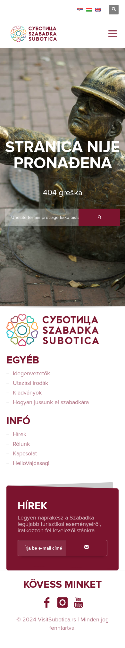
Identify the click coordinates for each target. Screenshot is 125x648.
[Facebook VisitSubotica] (46, 602)
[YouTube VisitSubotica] (79, 602)
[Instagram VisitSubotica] (62, 602)
